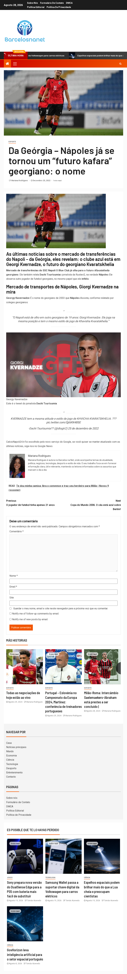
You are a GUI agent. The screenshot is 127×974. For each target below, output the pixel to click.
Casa (9, 742)
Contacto (11, 776)
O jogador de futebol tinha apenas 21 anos (30, 502)
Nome (13, 575)
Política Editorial (35, 7)
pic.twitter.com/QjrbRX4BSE (63, 422)
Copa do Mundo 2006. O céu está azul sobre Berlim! (95, 505)
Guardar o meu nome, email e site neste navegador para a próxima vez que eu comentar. (60, 608)
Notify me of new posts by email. (30, 619)
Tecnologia (12, 764)
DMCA (69, 3)
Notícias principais (16, 747)
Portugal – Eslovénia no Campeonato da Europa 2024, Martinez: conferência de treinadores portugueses (63, 702)
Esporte (12, 142)
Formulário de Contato (52, 3)
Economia (11, 755)
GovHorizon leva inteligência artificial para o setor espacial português (25, 954)
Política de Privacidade (59, 7)
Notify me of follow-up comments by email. (35, 613)
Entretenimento (14, 772)
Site (11, 597)
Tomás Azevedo (34, 900)
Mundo (10, 751)
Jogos (10, 877)
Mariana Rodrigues (19, 180)
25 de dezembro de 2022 (83, 428)
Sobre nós (32, 3)
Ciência (10, 759)
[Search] (120, 64)
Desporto (11, 768)
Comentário (16, 531)
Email (13, 586)
